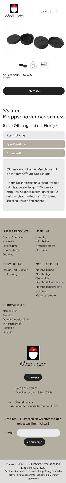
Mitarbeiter (42, 241)
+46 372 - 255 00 (27, 388)
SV (42, 11)
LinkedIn (8, 332)
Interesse (34, 91)
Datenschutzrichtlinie (16, 319)
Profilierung (10, 274)
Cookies (7, 315)
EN (49, 11)
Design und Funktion (15, 269)
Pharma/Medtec (12, 250)
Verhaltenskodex (46, 295)
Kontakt (41, 237)
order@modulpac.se (21, 402)
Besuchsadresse (45, 245)
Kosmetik (8, 241)
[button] (34, 135)
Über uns (41, 250)
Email (9, 433)
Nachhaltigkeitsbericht (49, 282)
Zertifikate (42, 291)
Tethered (8, 254)
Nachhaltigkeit (45, 269)
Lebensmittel (10, 245)
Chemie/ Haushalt (13, 237)
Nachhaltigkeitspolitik (49, 286)
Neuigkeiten (10, 310)
